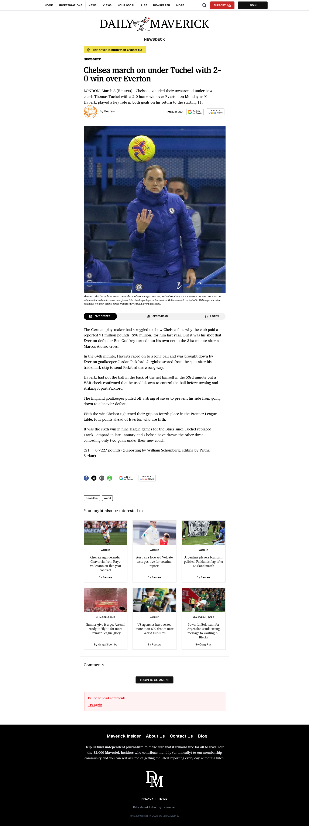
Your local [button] (126, 5)
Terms (163, 798)
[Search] (204, 5)
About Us (155, 736)
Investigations (70, 5)
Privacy (147, 798)
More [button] (180, 5)
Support (220, 5)
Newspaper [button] (161, 5)
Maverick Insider (124, 736)
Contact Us (181, 736)
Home (49, 5)
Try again (95, 704)
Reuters (109, 111)
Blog (202, 736)
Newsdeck (92, 498)
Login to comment (154, 680)
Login (253, 5)
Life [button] (144, 5)
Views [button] (107, 5)
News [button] (92, 5)
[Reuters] (90, 111)
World (107, 498)
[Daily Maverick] (154, 24)
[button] (195, 112)
